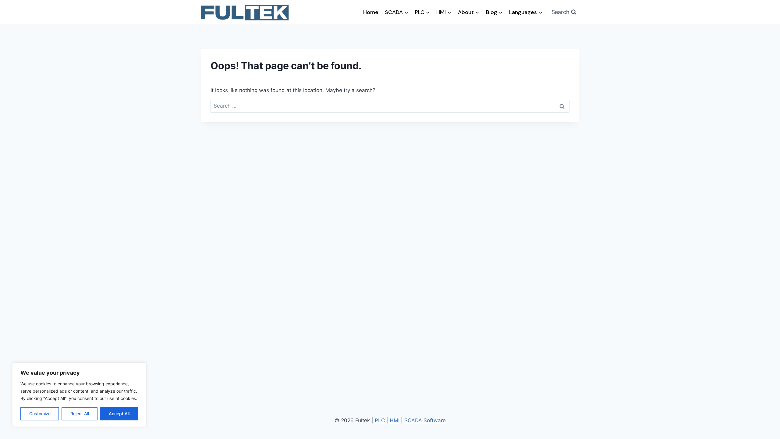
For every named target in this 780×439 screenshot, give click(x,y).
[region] (79, 395)
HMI (394, 420)
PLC (380, 420)
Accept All (119, 413)
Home (370, 12)
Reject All (79, 413)
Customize (40, 413)
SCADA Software (425, 420)
